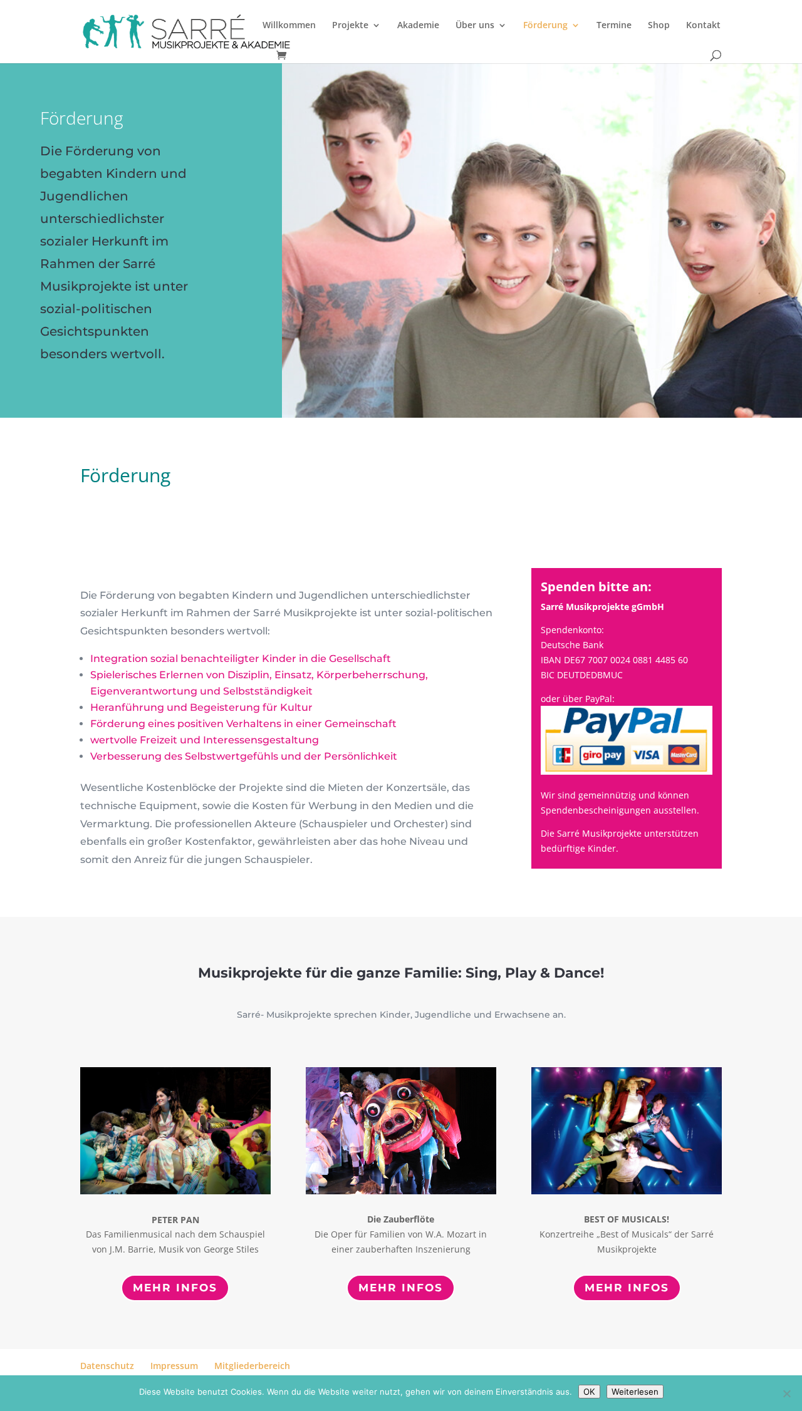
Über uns (475, 26)
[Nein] (786, 1393)
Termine (614, 26)
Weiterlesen (635, 1392)
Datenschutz (107, 1366)
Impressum (174, 1366)
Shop (659, 26)
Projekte (350, 26)
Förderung (545, 26)
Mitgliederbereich (252, 1366)
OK (589, 1392)
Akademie (418, 26)
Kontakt (703, 26)
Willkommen (289, 26)
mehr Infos (175, 1287)
